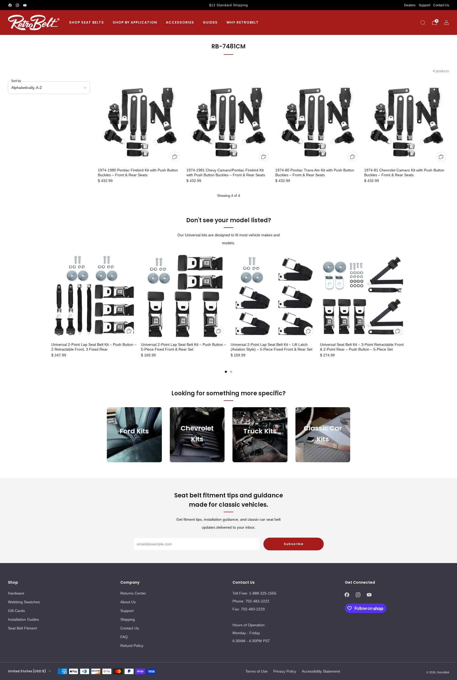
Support (424, 5)
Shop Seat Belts (86, 22)
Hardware (16, 593)
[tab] (226, 372)
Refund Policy (131, 645)
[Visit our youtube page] (25, 5)
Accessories (180, 22)
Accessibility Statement (321, 671)
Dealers (409, 5)
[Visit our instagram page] (17, 5)
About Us (128, 602)
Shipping (127, 619)
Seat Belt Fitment (22, 628)
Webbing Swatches (24, 602)
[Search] (422, 22)
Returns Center (133, 593)
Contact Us (441, 5)
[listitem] (228, 5)
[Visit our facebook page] (10, 5)
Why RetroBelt (242, 22)
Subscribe (293, 544)
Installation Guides (23, 619)
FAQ (124, 637)
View (134, 455)
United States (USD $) (27, 671)
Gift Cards (16, 611)
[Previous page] (51, 296)
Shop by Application (135, 22)
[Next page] (405, 296)
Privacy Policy (284, 671)
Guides (210, 22)
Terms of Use (256, 671)
